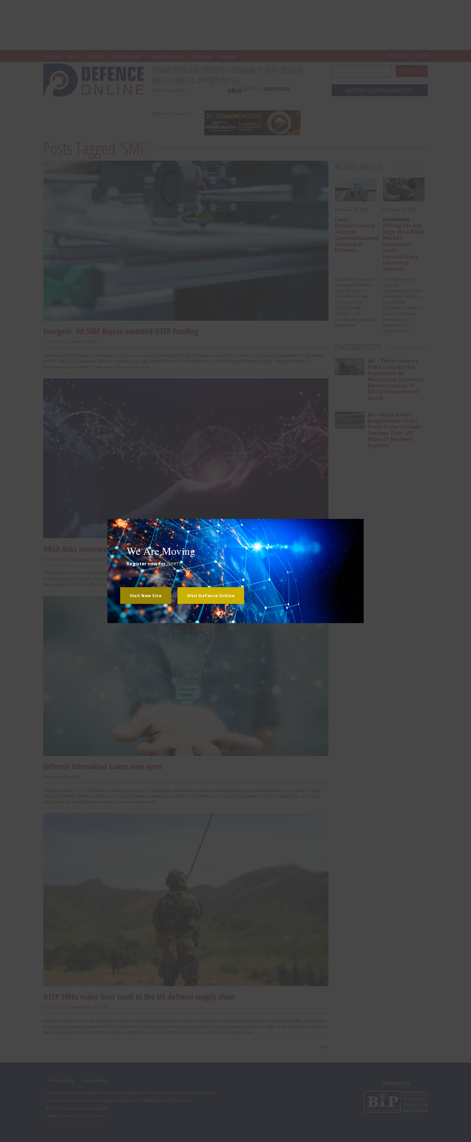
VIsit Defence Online (211, 595)
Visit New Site (145, 595)
